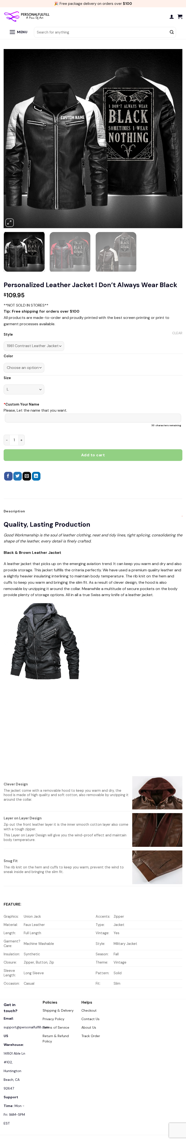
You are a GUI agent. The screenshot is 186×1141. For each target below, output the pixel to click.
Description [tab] (14, 511)
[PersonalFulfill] (28, 16)
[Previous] (13, 139)
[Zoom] (9, 222)
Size (7, 378)
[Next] (172, 139)
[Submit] (172, 32)
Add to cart (93, 455)
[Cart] (180, 16)
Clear (177, 333)
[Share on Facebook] (8, 476)
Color (8, 356)
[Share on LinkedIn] (36, 476)
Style (8, 334)
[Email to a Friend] (27, 476)
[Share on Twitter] (17, 476)
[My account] (171, 16)
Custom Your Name (21, 404)
